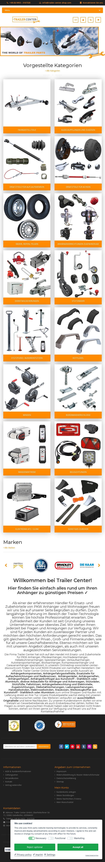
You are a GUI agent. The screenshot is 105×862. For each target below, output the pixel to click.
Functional (60, 838)
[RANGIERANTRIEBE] (26, 445)
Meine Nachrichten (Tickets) (68, 798)
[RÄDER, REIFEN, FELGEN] (26, 217)
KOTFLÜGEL (78, 358)
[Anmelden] (84, 20)
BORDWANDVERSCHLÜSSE (78, 415)
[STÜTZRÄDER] (78, 274)
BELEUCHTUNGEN (78, 472)
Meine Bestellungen (65, 795)
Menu (7, 10)
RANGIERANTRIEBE (27, 472)
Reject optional (35, 847)
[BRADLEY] (64, 565)
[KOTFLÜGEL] (78, 331)
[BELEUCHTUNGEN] (78, 445)
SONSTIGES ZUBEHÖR (78, 529)
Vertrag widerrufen (13, 785)
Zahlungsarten (11, 774)
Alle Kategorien (53, 70)
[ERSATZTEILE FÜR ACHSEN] (78, 160)
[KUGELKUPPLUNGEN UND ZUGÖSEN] (78, 103)
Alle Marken (9, 547)
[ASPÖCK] (18, 565)
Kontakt (8, 781)
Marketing (79, 838)
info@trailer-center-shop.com (56, 2)
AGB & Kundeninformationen (18, 771)
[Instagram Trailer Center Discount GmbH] (89, 746)
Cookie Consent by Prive (91, 855)
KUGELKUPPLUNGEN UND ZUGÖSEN (78, 130)
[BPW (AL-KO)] (41, 565)
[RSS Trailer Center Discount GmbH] (95, 746)
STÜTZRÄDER (78, 301)
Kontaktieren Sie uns (92, 2)
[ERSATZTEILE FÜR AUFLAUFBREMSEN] (26, 160)
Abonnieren (44, 746)
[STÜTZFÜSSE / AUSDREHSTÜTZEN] (26, 331)
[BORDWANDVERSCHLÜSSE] (78, 388)
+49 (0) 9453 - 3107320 (19, 2)
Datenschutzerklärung (66, 778)
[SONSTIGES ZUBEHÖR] (78, 502)
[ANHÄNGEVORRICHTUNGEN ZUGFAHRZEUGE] (78, 217)
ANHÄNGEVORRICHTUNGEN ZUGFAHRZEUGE (78, 244)
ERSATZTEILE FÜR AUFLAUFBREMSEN (27, 187)
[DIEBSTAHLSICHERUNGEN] (26, 274)
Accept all (78, 847)
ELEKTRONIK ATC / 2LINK (27, 529)
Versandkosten (11, 778)
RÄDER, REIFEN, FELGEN (27, 244)
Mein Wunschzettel (64, 802)
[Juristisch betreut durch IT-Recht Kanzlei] (65, 724)
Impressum (61, 771)
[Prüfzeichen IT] (14, 725)
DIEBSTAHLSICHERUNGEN (27, 301)
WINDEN (27, 415)
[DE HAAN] (87, 565)
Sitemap (60, 781)
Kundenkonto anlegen (66, 792)
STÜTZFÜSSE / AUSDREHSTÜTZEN (27, 358)
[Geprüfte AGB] (39, 725)
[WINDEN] (26, 388)
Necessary (41, 838)
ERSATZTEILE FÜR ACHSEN (78, 187)
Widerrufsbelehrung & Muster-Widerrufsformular (77, 774)
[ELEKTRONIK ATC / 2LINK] (26, 502)
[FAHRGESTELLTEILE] (26, 103)
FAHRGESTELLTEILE (27, 130)
